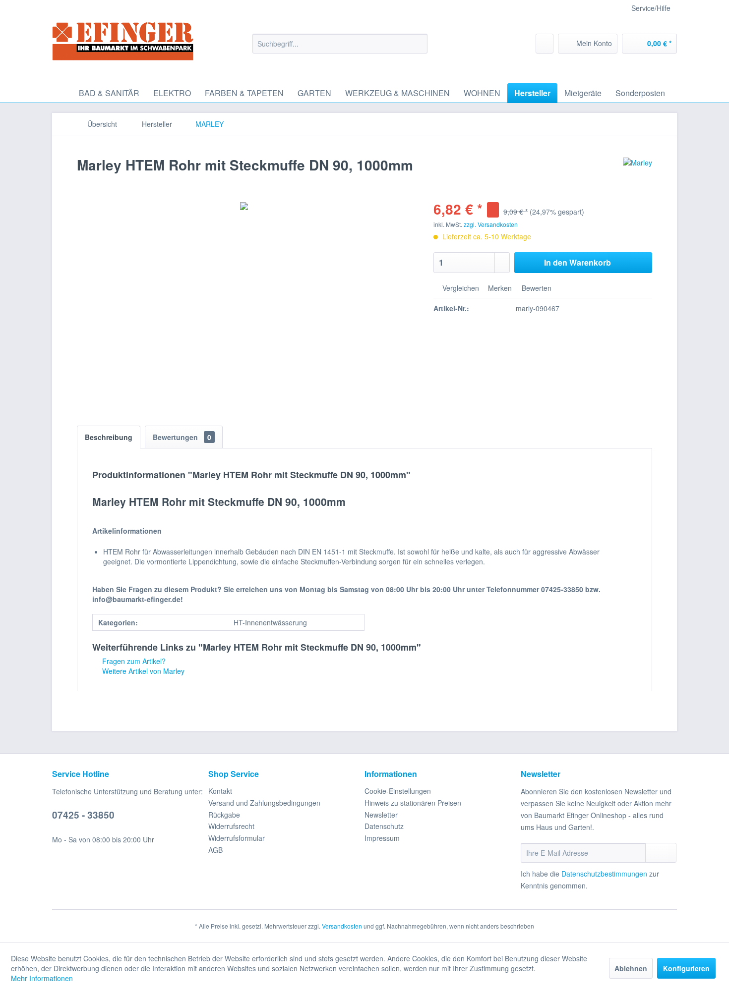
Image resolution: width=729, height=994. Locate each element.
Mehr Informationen (42, 978)
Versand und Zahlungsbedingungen (264, 803)
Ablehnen (630, 968)
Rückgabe (224, 815)
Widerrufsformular (236, 838)
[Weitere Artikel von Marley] (637, 175)
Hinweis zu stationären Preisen (412, 803)
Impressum (382, 838)
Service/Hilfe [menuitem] (650, 8)
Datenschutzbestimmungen (604, 874)
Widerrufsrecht (231, 826)
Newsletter (381, 815)
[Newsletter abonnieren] (660, 853)
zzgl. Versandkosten (491, 224)
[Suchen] (418, 44)
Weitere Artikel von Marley (142, 671)
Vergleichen (459, 288)
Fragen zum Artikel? (133, 661)
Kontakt (220, 791)
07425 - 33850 (83, 815)
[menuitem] (339, 44)
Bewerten (535, 288)
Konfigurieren (686, 968)
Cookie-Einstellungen (397, 791)
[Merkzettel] (544, 44)
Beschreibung (108, 437)
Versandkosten (342, 926)
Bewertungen (182, 437)
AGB (215, 850)
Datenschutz (384, 826)
